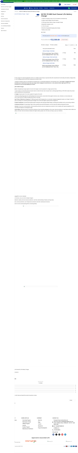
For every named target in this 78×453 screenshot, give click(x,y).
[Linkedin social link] (73, 45)
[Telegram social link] (76, 45)
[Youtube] (62, 434)
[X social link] (69, 45)
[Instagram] (59, 434)
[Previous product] (73, 11)
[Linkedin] (65, 434)
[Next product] (76, 11)
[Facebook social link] (68, 45)
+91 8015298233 (73, 8)
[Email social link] (71, 45)
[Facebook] (53, 434)
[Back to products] (75, 11)
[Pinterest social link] (72, 45)
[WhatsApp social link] (75, 45)
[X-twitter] (56, 434)
